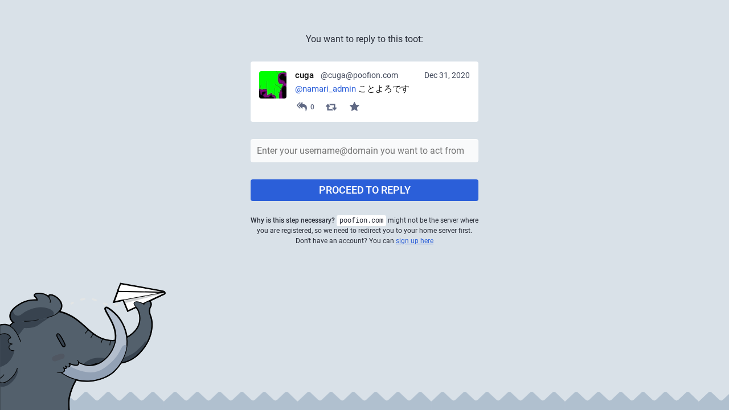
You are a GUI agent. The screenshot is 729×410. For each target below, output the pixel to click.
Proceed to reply (365, 190)
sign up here (414, 241)
